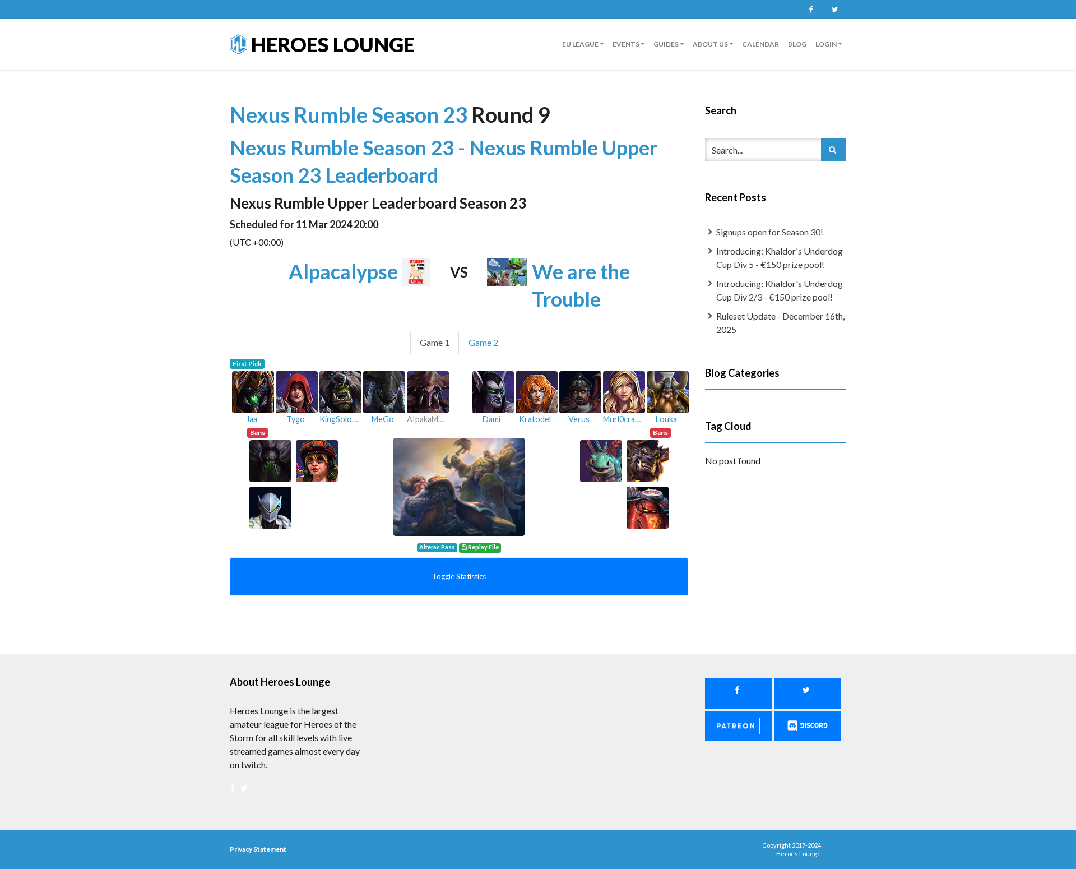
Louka (666, 419)
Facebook (811, 9)
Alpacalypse (343, 271)
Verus (579, 419)
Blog (797, 44)
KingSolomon (343, 419)
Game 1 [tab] (434, 342)
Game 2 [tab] (483, 342)
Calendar (760, 44)
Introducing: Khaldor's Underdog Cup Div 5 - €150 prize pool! (779, 258)
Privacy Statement (258, 849)
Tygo (295, 419)
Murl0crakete (627, 419)
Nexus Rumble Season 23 (350, 114)
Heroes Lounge (331, 44)
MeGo (383, 419)
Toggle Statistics (459, 576)
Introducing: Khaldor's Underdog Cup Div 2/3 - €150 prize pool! (779, 290)
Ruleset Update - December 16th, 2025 (780, 323)
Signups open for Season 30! (769, 232)
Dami (491, 419)
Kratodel (535, 419)
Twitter (834, 9)
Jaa (251, 419)
